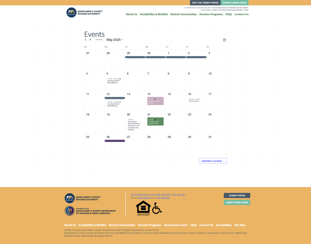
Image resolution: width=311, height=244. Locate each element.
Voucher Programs (211, 14)
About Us (131, 14)
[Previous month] (85, 39)
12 (108, 94)
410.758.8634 (231, 8)
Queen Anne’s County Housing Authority (101, 230)
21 (148, 114)
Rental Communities (183, 14)
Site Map (239, 225)
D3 (143, 230)
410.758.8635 (244, 8)
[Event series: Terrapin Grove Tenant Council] (155, 119)
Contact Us (241, 14)
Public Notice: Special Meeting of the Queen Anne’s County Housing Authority (134, 125)
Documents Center (176, 225)
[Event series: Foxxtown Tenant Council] (155, 99)
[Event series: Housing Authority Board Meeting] (120, 79)
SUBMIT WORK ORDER (237, 202)
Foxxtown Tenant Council (154, 102)
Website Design (131, 230)
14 (148, 94)
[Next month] (90, 39)
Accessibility (224, 225)
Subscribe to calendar (212, 161)
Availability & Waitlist (154, 14)
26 (108, 137)
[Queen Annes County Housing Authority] (84, 12)
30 (148, 53)
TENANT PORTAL (237, 195)
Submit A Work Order (235, 2)
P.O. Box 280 (179, 194)
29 (128, 53)
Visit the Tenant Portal (205, 2)
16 (189, 94)
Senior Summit (194, 101)
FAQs (228, 14)
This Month (99, 39)
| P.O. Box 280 (202, 8)
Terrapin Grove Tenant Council (154, 122)
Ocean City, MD (152, 230)
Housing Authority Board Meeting (113, 82)
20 (128, 114)
